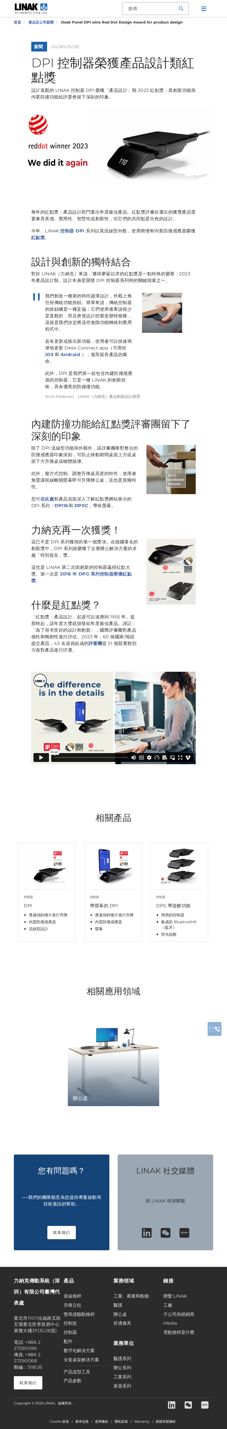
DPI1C (81, 505)
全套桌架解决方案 (81, 1359)
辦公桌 (120, 1314)
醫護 (118, 1305)
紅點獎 (38, 237)
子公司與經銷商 (178, 1314)
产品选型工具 (77, 1371)
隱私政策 (121, 1421)
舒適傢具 (122, 1323)
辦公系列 (122, 1367)
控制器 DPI (73, 231)
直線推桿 (72, 1296)
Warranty (141, 1421)
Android (71, 354)
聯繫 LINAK (175, 1296)
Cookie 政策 (59, 1421)
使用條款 (101, 1421)
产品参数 (72, 1380)
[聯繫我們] (214, 1029)
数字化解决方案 (79, 1350)
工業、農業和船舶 (131, 1296)
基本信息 (82, 1421)
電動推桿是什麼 (178, 1332)
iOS (49, 354)
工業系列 (122, 1376)
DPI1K (62, 505)
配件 (68, 1341)
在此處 (47, 499)
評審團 (95, 643)
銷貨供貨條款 (166, 1421)
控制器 (70, 1332)
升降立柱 (72, 1305)
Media (170, 1323)
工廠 (167, 1305)
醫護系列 (122, 1358)
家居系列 (122, 1386)
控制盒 (70, 1323)
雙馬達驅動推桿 (79, 1314)
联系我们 (61, 1232)
